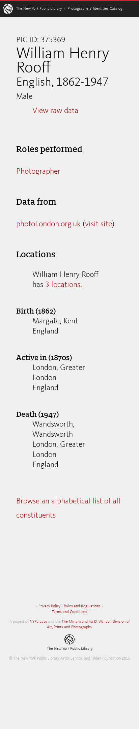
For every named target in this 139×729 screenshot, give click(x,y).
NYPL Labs (38, 622)
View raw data (55, 111)
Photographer (38, 172)
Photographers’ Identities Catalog (94, 9)
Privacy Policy (49, 606)
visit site (98, 224)
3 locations (62, 285)
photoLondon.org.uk (48, 224)
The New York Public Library (39, 9)
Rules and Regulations (82, 606)
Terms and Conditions (69, 612)
